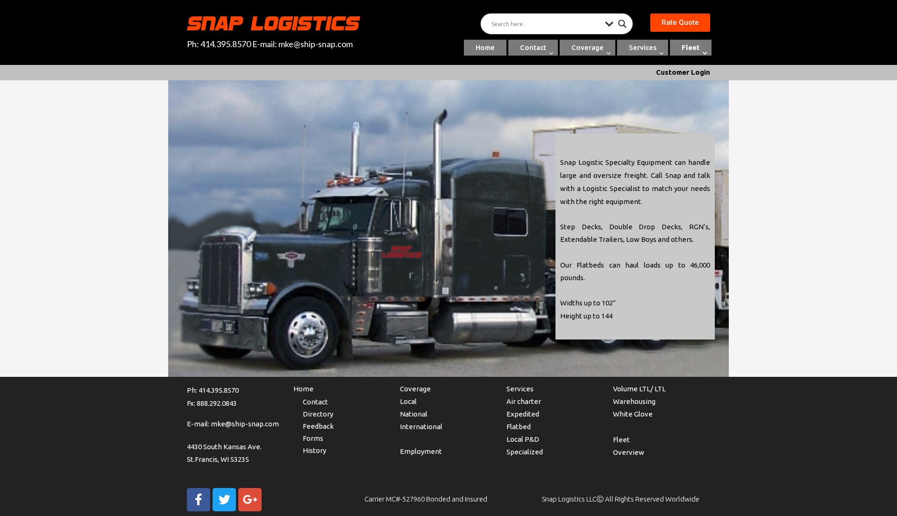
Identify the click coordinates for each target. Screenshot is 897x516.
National (413, 414)
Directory (318, 414)
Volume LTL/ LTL (639, 389)
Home (485, 47)
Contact (533, 47)
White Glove (633, 414)
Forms (313, 438)
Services (642, 47)
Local (408, 401)
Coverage (587, 47)
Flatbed (518, 427)
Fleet (691, 47)
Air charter (523, 401)
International (421, 427)
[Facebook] (198, 499)
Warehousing (634, 401)
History (314, 450)
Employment (421, 451)
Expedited (522, 414)
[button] (680, 23)
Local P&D (522, 439)
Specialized (524, 452)
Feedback (318, 426)
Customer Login (683, 72)
